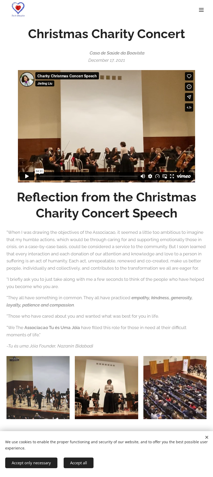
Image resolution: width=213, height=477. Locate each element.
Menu (201, 9)
